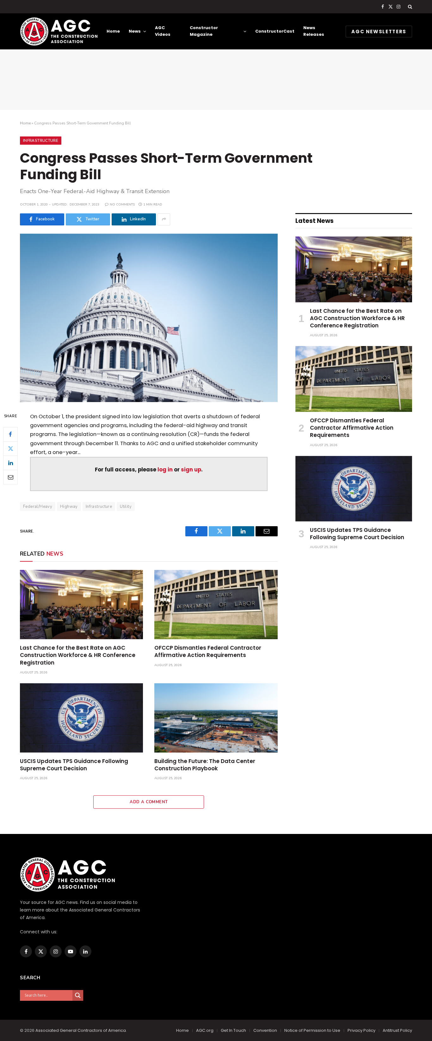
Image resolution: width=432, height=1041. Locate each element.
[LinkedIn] (10, 462)
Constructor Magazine (204, 31)
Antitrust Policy (397, 1030)
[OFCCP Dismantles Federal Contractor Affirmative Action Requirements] (215, 604)
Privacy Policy (361, 1030)
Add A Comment (149, 802)
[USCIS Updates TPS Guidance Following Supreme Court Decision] (81, 718)
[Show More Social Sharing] (163, 219)
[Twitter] (10, 448)
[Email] (10, 477)
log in (165, 469)
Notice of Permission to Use (312, 1030)
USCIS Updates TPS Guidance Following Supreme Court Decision (74, 765)
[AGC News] (58, 31)
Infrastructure (40, 140)
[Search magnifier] (77, 995)
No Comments (122, 204)
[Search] (409, 6)
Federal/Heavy (37, 506)
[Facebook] (10, 434)
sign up (191, 469)
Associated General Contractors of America (80, 1030)
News (135, 31)
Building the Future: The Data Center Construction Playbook (204, 765)
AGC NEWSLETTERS (378, 31)
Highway (69, 506)
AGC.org (204, 1030)
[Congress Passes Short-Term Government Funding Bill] (149, 318)
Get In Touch (233, 1030)
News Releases (313, 31)
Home (113, 31)
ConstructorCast (274, 31)
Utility (126, 506)
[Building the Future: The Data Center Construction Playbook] (215, 718)
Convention (265, 1030)
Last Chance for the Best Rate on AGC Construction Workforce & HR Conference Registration (77, 655)
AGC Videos (162, 31)
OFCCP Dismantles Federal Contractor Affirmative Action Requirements (207, 651)
